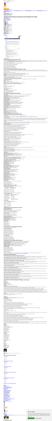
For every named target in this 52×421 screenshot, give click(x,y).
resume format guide (19, 253)
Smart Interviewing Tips (7, 399)
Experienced (5, 35)
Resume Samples (6, 400)
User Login (10, 9)
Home (4, 12)
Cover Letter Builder (7, 396)
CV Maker (5, 389)
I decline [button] (33, 418)
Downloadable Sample (7, 18)
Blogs (4, 409)
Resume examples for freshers (8, 387)
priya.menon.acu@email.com (20, 116)
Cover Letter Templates (7, 397)
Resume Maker (6, 388)
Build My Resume (6, 33)
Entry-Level (5, 34)
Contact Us (5, 407)
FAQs (4, 408)
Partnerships (5, 414)
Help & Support (6, 2)
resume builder (25, 252)
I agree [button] (29, 418)
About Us (5, 412)
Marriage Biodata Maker (7, 390)
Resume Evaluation (6, 391)
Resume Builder (6, 9)
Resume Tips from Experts (7, 19)
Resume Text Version (7, 20)
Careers (5, 413)
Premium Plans (6, 394)
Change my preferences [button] (38, 418)
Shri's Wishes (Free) (6, 393)
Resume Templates (6, 386)
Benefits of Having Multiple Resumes (9, 398)
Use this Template (6, 58)
